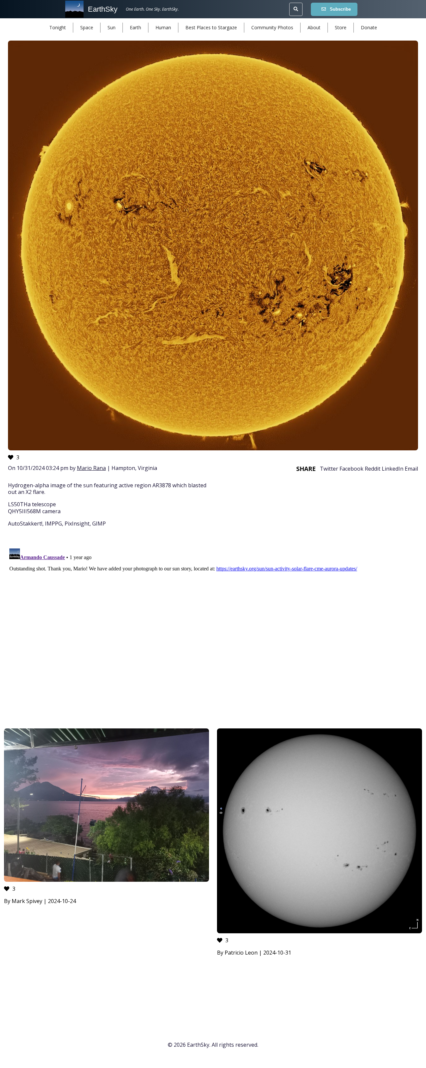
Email (411, 468)
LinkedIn (392, 468)
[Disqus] (213, 629)
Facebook (351, 468)
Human (163, 27)
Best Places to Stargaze (211, 27)
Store (340, 27)
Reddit (372, 468)
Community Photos (272, 27)
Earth (135, 27)
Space (86, 27)
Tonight (57, 27)
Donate (369, 27)
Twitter (329, 468)
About (314, 27)
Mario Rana (91, 468)
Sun (111, 27)
